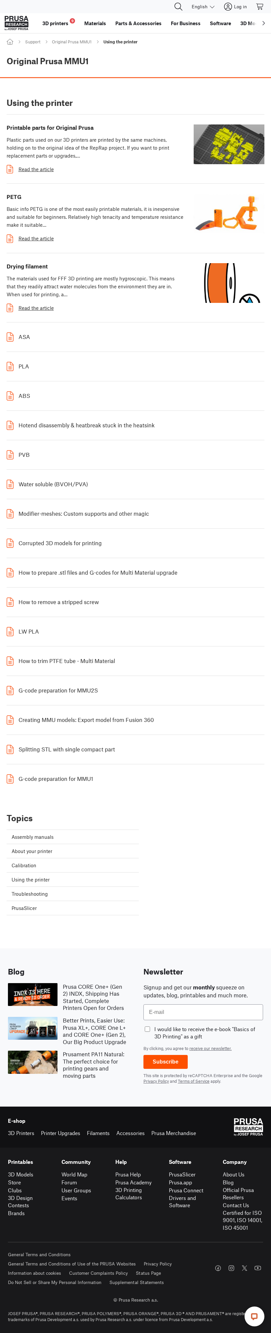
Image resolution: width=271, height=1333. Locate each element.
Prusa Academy (133, 1182)
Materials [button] (95, 23)
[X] (244, 1268)
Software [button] (220, 23)
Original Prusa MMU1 (72, 41)
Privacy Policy (156, 1081)
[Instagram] (231, 1268)
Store (14, 1182)
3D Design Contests (20, 1202)
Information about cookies (34, 1273)
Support (32, 41)
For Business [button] (186, 23)
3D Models (20, 1174)
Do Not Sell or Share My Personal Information (54, 1282)
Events (69, 1198)
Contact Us (236, 1205)
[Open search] (178, 6)
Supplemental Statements (136, 1282)
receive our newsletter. (210, 1048)
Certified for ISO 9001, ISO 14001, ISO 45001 (242, 1220)
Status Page (148, 1273)
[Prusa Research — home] (16, 23)
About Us (234, 1174)
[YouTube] (257, 1268)
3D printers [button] (58, 22)
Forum (69, 1182)
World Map (74, 1174)
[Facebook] (218, 1268)
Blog (228, 1182)
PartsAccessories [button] (138, 23)
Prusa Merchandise (173, 1133)
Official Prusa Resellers (238, 1194)
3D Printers (21, 1133)
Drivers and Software (182, 1202)
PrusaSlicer (182, 1174)
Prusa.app (180, 1182)
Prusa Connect (186, 1190)
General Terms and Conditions (39, 1254)
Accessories (130, 1133)
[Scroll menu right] (263, 23)
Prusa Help (128, 1174)
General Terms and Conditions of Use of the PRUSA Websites (72, 1263)
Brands (16, 1213)
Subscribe (165, 1062)
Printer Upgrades (60, 1133)
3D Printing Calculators (128, 1194)
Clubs (15, 1190)
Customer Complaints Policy (98, 1273)
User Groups (76, 1190)
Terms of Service (194, 1081)
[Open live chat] (254, 1316)
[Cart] (260, 6)
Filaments (98, 1133)
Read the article (36, 169)
